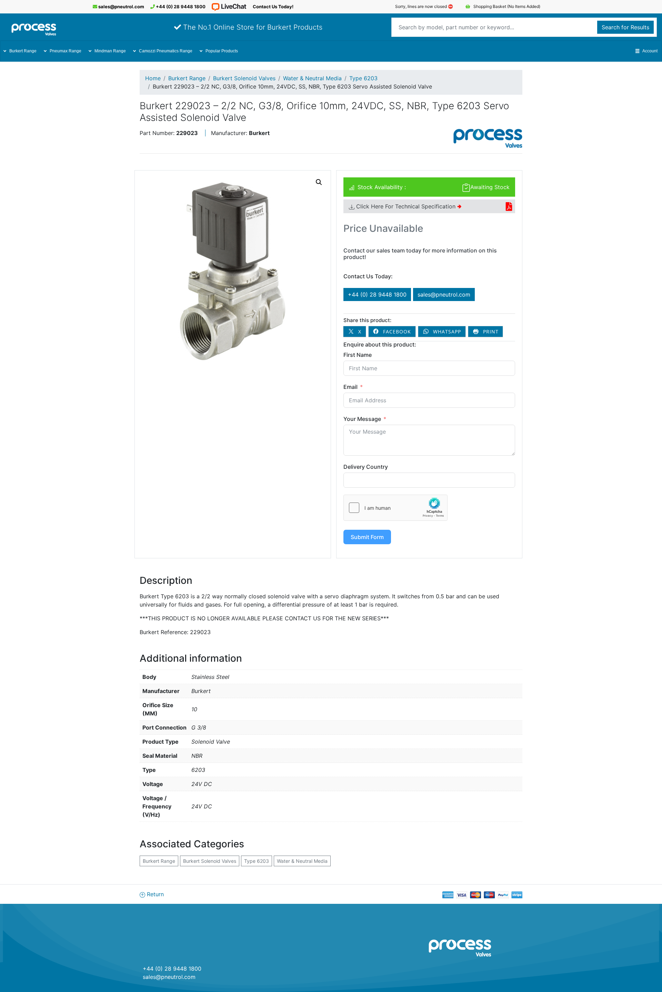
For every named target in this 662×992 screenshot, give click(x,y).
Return (154, 894)
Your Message (362, 418)
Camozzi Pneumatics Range (165, 51)
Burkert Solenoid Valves (244, 78)
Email (350, 386)
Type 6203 (363, 78)
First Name (357, 354)
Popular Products (221, 51)
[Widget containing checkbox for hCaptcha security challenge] (395, 508)
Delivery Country (365, 466)
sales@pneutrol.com (120, 6)
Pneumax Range (65, 51)
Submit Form (367, 537)
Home (153, 78)
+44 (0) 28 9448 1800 (180, 6)
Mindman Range (110, 51)
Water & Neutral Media (312, 78)
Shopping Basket (506, 6)
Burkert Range (23, 51)
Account (650, 51)
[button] (319, 182)
